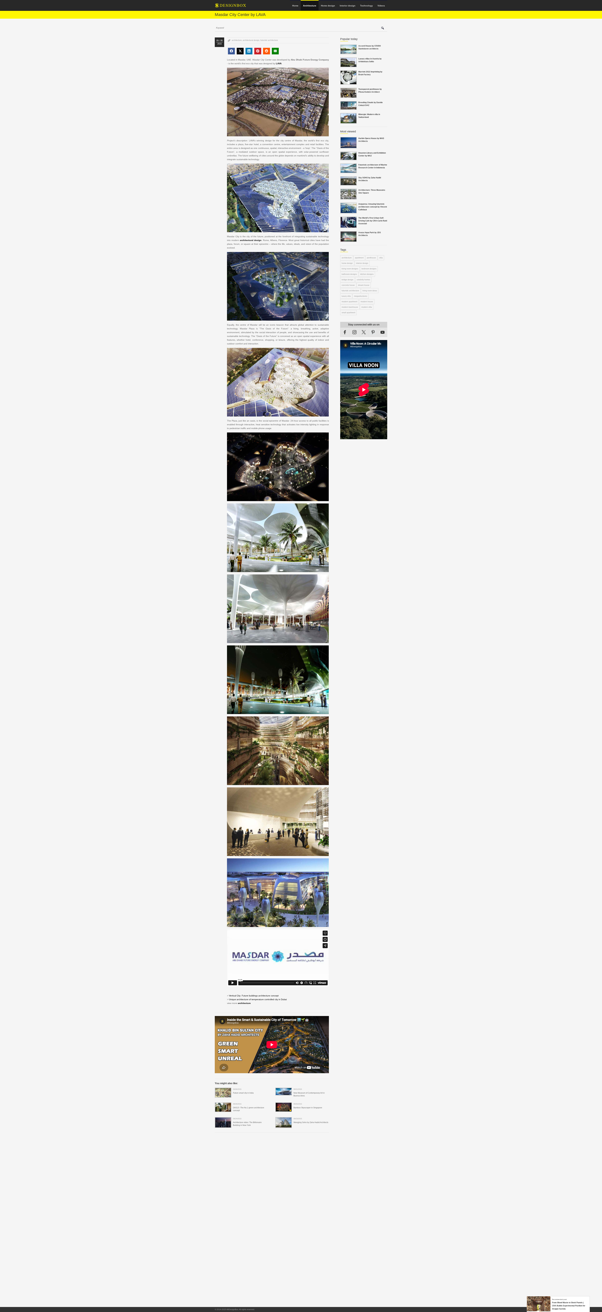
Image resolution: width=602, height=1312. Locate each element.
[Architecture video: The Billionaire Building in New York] (223, 1126)
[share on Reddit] (266, 51)
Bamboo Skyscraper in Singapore (307, 1108)
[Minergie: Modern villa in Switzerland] (348, 122)
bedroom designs (369, 269)
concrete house (348, 285)
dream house (363, 285)
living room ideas (369, 291)
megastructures (360, 296)
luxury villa (346, 296)
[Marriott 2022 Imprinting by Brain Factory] (348, 83)
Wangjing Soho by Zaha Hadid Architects (310, 1122)
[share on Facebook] (231, 51)
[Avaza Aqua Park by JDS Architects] (348, 240)
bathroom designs (349, 274)
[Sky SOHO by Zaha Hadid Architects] (348, 184)
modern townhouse (350, 307)
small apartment (348, 313)
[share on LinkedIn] (249, 51)
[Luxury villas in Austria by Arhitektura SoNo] (348, 65)
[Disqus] (272, 1178)
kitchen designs (367, 274)
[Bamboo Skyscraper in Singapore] (283, 1110)
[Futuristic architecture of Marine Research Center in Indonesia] (348, 171)
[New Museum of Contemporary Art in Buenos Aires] (283, 1093)
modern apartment (349, 302)
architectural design (251, 40)
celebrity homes (363, 280)
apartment (359, 258)
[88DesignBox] (233, 6)
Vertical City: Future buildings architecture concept (254, 995)
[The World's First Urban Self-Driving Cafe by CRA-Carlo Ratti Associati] (348, 226)
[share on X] (240, 51)
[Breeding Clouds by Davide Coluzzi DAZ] (348, 108)
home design (347, 263)
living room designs (350, 269)
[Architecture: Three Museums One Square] (348, 197)
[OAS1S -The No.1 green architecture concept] (223, 1110)
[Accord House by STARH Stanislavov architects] (348, 52)
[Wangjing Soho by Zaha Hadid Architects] (283, 1126)
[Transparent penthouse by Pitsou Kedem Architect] (348, 96)
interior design (362, 263)
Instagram (354, 332)
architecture (237, 40)
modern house (367, 302)
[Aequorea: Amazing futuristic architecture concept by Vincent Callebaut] (348, 211)
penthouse (371, 258)
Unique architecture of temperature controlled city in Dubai (258, 999)
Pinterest (373, 332)
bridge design (347, 280)
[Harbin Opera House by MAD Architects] (348, 146)
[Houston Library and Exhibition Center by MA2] (348, 158)
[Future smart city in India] (223, 1096)
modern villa (366, 307)
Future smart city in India (243, 1093)
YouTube (382, 332)
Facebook (345, 332)
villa (381, 258)
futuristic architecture (269, 40)
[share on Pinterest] (257, 51)
